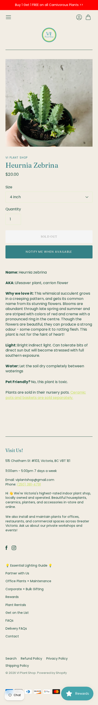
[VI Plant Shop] (49, 34)
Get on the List (17, 612)
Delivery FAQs (16, 628)
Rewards (12, 597)
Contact (12, 636)
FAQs (9, 620)
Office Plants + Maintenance (28, 581)
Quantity (13, 209)
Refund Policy (31, 658)
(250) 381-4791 (29, 484)
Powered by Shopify (52, 673)
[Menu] (8, 17)
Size (8, 187)
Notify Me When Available (49, 252)
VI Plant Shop (16, 157)
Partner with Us (17, 573)
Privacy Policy (57, 658)
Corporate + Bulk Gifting (24, 589)
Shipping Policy (17, 665)
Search (11, 658)
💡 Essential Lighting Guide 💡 (28, 565)
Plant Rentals (15, 605)
